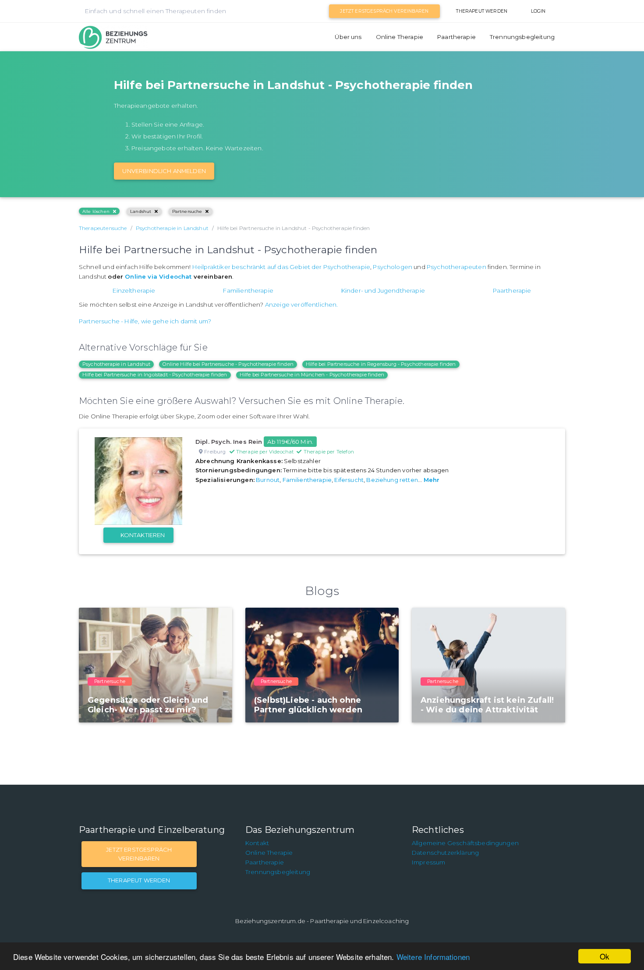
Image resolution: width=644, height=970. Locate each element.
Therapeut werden (481, 11)
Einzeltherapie (134, 290)
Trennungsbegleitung (522, 36)
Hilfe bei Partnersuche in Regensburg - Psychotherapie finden (381, 364)
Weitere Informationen (433, 956)
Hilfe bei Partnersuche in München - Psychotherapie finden (312, 375)
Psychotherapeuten (456, 266)
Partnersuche (187, 211)
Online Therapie (399, 36)
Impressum (428, 862)
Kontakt (257, 842)
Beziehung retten (392, 479)
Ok (604, 956)
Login (538, 11)
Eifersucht (349, 479)
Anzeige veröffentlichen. (301, 304)
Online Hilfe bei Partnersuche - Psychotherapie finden (228, 364)
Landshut (140, 211)
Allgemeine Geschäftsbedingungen (465, 842)
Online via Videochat (158, 276)
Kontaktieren (142, 534)
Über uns (348, 36)
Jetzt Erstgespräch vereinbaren (384, 11)
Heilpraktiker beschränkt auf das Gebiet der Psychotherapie (281, 266)
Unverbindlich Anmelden (164, 170)
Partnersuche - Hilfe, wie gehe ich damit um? (145, 321)
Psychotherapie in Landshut (116, 364)
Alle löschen (96, 211)
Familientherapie (248, 290)
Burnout (268, 479)
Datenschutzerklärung (445, 852)
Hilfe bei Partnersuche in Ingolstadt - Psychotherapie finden (154, 375)
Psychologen (392, 266)
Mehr (432, 479)
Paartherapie (456, 36)
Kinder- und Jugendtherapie (383, 290)
